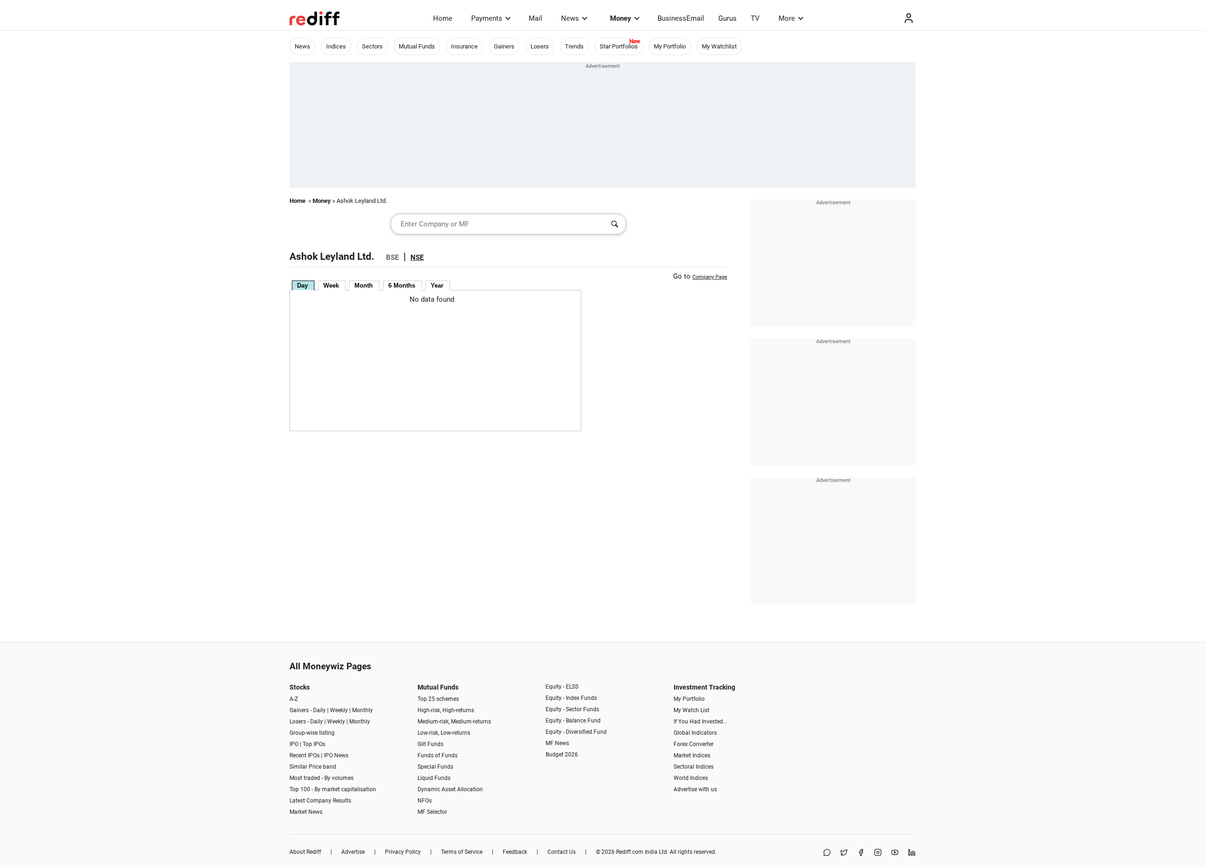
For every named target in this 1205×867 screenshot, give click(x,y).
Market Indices (692, 755)
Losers (539, 46)
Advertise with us (695, 789)
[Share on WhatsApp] (827, 853)
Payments (486, 18)
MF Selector (432, 812)
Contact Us (561, 852)
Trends (574, 46)
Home (442, 18)
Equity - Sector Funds (572, 709)
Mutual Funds (417, 46)
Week (331, 285)
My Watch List (691, 710)
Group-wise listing (312, 733)
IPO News (336, 755)
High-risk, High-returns (446, 710)
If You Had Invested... (700, 721)
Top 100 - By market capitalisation (332, 789)
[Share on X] (844, 853)
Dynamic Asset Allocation (450, 789)
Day (302, 285)
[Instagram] (878, 853)
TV (755, 18)
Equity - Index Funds (571, 698)
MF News (557, 743)
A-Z (293, 699)
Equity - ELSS (562, 686)
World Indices (691, 778)
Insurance (464, 46)
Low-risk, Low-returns (444, 733)
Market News (305, 812)
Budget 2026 (562, 754)
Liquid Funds (434, 778)
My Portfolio (670, 46)
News (570, 18)
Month (363, 285)
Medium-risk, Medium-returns (454, 721)
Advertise (353, 852)
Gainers (504, 46)
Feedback (515, 852)
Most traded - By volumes (321, 778)
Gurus (727, 18)
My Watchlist (719, 46)
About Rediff (305, 852)
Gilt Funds (430, 744)
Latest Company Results (320, 800)
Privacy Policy (403, 852)
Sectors (372, 46)
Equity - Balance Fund (573, 720)
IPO (293, 744)
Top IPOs (314, 744)
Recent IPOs (304, 755)
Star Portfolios (619, 46)
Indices (336, 46)
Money (620, 18)
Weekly (339, 710)
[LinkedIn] (912, 853)
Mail (535, 18)
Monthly (362, 710)
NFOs (425, 800)
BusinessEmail (681, 18)
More (787, 18)
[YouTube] (895, 853)
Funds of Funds (438, 755)
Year (437, 285)
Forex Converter (694, 744)
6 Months (401, 285)
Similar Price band (312, 766)
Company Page (709, 277)
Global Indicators (695, 733)
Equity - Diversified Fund (576, 732)
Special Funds (435, 766)
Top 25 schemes (438, 699)
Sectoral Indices (694, 766)
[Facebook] (861, 853)
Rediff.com (629, 852)
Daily (319, 710)
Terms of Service (461, 852)
